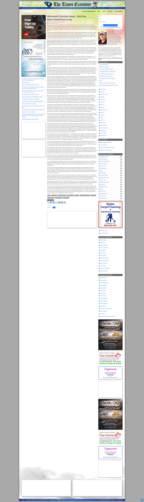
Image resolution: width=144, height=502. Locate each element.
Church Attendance (62, 195)
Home (99, 11)
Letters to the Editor (104, 233)
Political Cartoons (104, 156)
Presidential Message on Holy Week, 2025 (107, 71)
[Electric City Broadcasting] (110, 334)
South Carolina (104, 159)
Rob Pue (76, 195)
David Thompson (103, 263)
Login (104, 11)
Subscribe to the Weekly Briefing (110, 25)
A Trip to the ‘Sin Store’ (103, 64)
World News (102, 130)
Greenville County (104, 177)
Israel (102, 189)
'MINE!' (100, 80)
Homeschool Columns (104, 260)
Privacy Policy (108, 27)
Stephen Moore (103, 311)
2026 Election (104, 168)
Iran (102, 170)
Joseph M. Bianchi (104, 245)
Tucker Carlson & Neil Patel (106, 308)
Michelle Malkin (103, 288)
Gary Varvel (103, 165)
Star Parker (102, 313)
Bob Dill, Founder (103, 230)
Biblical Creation (104, 186)
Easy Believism (50, 197)
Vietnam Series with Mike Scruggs (107, 147)
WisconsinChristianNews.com (109, 55)
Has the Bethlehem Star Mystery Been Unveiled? (108, 85)
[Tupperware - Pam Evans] (110, 372)
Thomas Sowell (103, 280)
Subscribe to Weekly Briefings (88, 11)
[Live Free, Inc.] (33, 58)
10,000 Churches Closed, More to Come (107, 83)
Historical (102, 107)
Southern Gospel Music (105, 268)
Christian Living (65, 197)
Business (102, 112)
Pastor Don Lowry (104, 270)
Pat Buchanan (103, 293)
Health (101, 117)
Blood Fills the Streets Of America (105, 76)
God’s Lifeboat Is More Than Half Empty (107, 78)
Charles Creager (104, 175)
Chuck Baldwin (103, 285)
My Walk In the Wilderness (104, 66)
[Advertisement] (33, 130)
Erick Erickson (103, 295)
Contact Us (110, 11)
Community (102, 99)
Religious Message (70, 195)
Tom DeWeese (103, 306)
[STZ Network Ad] (33, 27)
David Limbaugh (103, 303)
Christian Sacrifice (58, 197)
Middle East (103, 172)
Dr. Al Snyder (103, 265)
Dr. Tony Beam (103, 255)
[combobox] (27, 11)
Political (102, 91)
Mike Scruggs (103, 163)
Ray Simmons (103, 252)
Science (102, 120)
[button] (48, 202)
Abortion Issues (103, 135)
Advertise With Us (119, 11)
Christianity (103, 195)
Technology (102, 122)
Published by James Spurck (106, 150)
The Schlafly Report (104, 282)
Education (102, 102)
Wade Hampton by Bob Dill (105, 142)
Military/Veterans (103, 109)
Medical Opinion (103, 300)
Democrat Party (104, 193)
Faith (49, 195)
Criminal (102, 104)
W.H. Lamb (103, 179)
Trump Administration (105, 161)
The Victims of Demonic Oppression (106, 73)
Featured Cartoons (104, 127)
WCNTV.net (105, 53)
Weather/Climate (103, 125)
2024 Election (103, 89)
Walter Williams (103, 277)
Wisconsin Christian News (84, 195)
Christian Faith (54, 195)
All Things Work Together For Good (106, 69)
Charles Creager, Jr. (104, 247)
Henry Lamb (102, 290)
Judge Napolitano (104, 298)
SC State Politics (103, 94)
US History (103, 191)
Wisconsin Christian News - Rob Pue (107, 316)
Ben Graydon (103, 250)
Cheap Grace (93, 195)
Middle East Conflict (105, 182)
